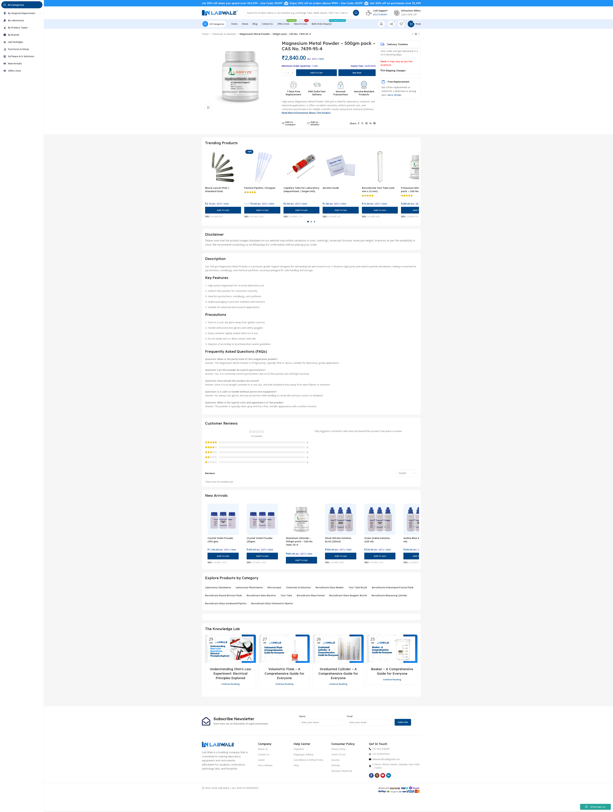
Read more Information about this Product (306, 112)
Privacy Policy (338, 749)
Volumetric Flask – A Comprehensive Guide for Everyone (284, 673)
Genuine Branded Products (364, 93)
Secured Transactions (340, 93)
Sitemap (335, 765)
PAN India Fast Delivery (316, 93)
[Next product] (419, 34)
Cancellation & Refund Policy (308, 759)
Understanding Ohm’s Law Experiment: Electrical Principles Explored (230, 673)
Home (205, 33)
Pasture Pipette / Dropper (259, 187)
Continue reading (230, 683)
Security (335, 759)
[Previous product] (412, 34)
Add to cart (316, 72)
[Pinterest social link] (366, 123)
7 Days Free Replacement (293, 93)
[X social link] (362, 123)
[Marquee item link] (288, 3)
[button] (223, 210)
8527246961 (380, 14)
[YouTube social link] (382, 775)
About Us (263, 749)
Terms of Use (338, 754)
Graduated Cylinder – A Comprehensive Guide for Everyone (338, 673)
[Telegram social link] (374, 123)
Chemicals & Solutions (224, 33)
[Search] (356, 13)
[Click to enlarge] (208, 107)
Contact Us (263, 754)
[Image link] (218, 744)
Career (261, 759)
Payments (299, 749)
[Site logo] (220, 12)
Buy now (357, 72)
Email (349, 716)
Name (302, 716)
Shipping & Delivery (304, 754)
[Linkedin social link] (370, 123)
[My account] (381, 24)
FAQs (296, 765)
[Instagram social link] (377, 775)
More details (394, 94)
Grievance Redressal (341, 770)
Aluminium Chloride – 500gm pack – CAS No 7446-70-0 (299, 541)
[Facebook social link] (358, 123)
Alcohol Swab (331, 187)
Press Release (265, 765)
